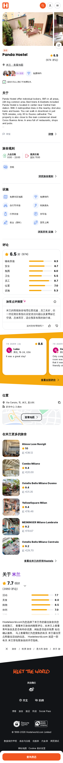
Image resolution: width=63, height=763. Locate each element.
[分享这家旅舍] (59, 45)
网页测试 (54, 741)
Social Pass (45, 711)
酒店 (28, 711)
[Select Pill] (43, 5)
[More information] (55, 301)
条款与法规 (24, 741)
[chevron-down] (25, 585)
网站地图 (22, 748)
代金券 (44, 741)
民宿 (34, 711)
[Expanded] (6, 649)
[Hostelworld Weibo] (31, 689)
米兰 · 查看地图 (14, 64)
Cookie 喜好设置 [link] (37, 748)
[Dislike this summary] (57, 326)
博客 (14, 711)
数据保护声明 (10, 741)
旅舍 (5, 50)
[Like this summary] (49, 326)
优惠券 (36, 741)
